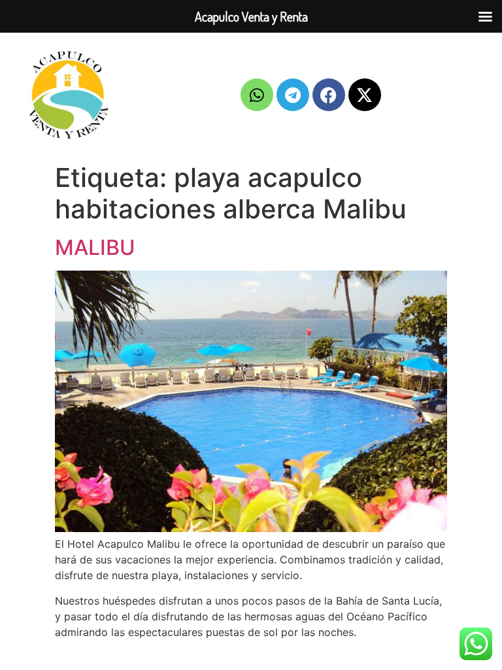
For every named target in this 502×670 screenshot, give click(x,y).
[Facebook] (328, 94)
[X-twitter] (364, 94)
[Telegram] (292, 94)
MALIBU (95, 247)
